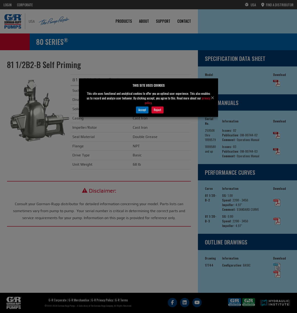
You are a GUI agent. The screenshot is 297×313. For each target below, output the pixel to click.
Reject (157, 109)
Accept (142, 109)
